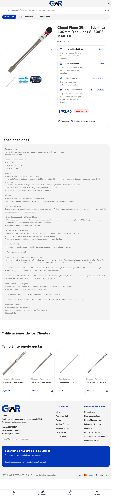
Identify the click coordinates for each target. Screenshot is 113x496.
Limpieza (88, 428)
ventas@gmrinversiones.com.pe (15, 439)
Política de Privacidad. (38, 462)
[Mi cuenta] (108, 3)
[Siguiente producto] (108, 10)
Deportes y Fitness (92, 440)
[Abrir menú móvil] (3, 3)
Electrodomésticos (92, 416)
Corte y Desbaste (28, 10)
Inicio (4, 10)
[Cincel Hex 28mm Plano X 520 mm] (14, 363)
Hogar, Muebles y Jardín (94, 420)
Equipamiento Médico (93, 432)
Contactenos (61, 436)
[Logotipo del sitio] (55, 3)
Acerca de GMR (62, 416)
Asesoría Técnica (62, 428)
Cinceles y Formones (46, 10)
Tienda (58, 420)
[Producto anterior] (103, 10)
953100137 (12, 427)
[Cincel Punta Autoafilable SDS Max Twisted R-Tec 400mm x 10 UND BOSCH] (97, 363)
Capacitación (61, 432)
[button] (7, 50)
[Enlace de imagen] (11, 408)
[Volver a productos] (105, 10)
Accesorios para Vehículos (95, 436)
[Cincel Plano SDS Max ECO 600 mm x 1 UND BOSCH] (69, 363)
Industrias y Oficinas (92, 424)
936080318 (16, 434)
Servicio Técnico (62, 424)
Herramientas (13, 10)
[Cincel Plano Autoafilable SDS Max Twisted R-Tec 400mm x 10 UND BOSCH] (42, 363)
